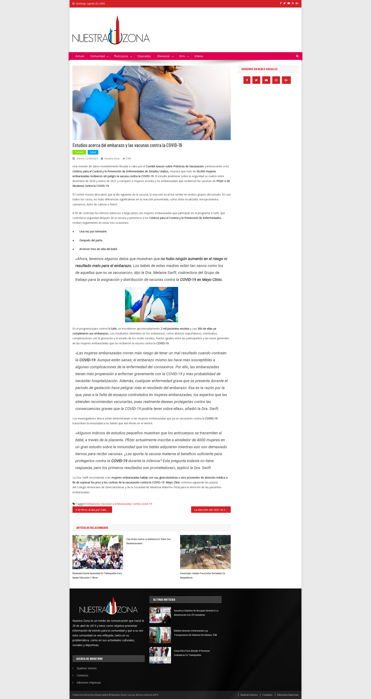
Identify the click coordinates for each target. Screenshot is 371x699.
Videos (198, 56)
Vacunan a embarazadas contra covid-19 (126, 504)
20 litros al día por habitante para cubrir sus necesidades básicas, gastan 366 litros (94, 510)
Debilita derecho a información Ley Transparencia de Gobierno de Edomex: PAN (195, 632)
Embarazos (93, 504)
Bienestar (163, 56)
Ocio (182, 56)
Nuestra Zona (112, 158)
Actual (80, 56)
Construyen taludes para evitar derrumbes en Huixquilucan (202, 575)
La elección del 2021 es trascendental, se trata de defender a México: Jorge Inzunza (212, 510)
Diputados (144, 56)
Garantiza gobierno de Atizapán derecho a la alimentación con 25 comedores (196, 612)
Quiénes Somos (87, 668)
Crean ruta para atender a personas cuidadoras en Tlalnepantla (192, 652)
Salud (93, 152)
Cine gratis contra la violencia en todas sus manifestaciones (148, 541)
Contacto (82, 675)
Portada (79, 152)
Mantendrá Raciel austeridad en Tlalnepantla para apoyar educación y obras (97, 575)
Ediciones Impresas (89, 682)
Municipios (121, 56)
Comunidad (97, 56)
